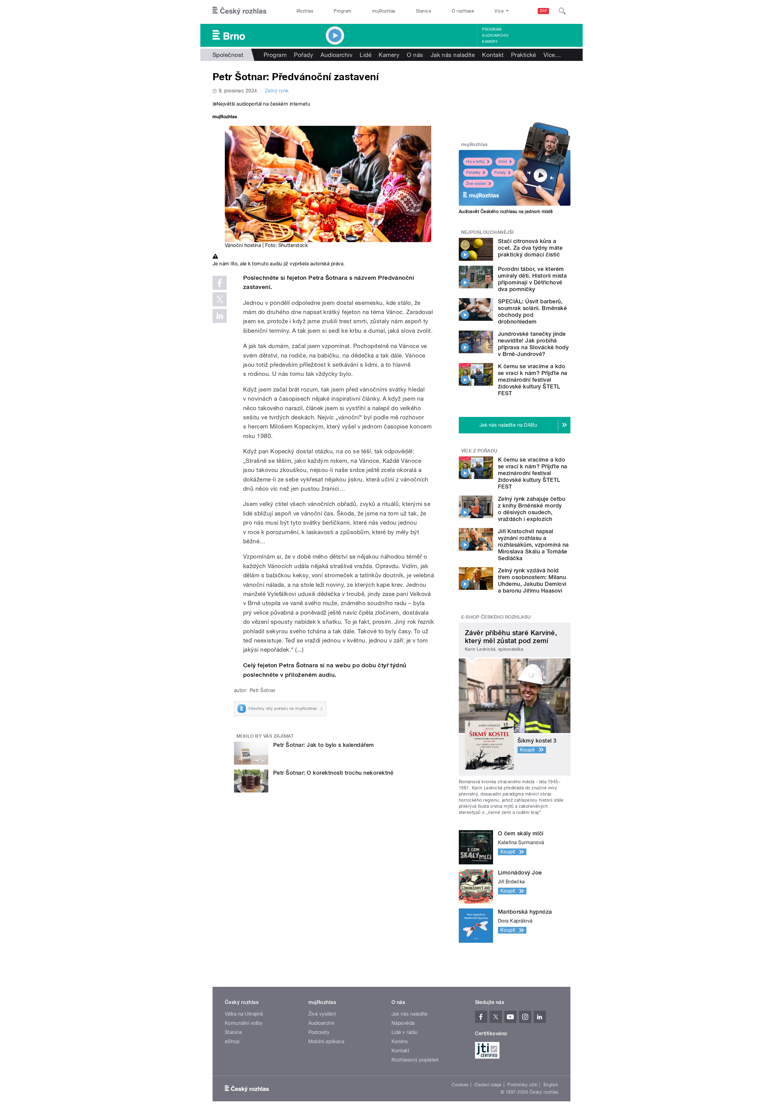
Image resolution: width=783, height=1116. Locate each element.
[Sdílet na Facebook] (220, 283)
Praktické (523, 54)
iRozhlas (305, 11)
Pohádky (473, 172)
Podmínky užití (522, 1084)
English (551, 1084)
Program (342, 11)
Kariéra (399, 1041)
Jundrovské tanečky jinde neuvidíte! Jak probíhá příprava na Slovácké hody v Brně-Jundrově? (533, 344)
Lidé (365, 54)
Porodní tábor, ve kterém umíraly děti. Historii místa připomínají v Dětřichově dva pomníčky (532, 279)
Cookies (460, 1084)
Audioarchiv (495, 35)
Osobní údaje (488, 1084)
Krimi (503, 161)
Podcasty (319, 1032)
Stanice (423, 11)
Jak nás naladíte (453, 54)
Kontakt (492, 54)
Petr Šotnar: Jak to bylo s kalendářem (323, 745)
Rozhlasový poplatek (415, 1060)
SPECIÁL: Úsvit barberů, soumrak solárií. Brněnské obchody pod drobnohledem (532, 311)
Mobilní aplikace (326, 1041)
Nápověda (403, 1023)
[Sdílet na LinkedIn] (220, 316)
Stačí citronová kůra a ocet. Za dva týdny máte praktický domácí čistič (530, 248)
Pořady (303, 54)
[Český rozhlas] (239, 11)
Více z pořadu (479, 451)
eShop (232, 1041)
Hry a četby (475, 161)
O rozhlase (463, 11)
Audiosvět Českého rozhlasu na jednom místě (506, 211)
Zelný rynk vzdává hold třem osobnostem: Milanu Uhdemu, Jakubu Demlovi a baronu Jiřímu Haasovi (532, 580)
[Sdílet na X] (220, 299)
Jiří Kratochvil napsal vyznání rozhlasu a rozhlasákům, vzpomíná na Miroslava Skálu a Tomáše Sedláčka (533, 544)
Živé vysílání (476, 184)
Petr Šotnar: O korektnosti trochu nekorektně (333, 773)
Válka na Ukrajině (244, 1014)
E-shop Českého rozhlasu (496, 617)
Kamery (490, 41)
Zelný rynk (277, 91)
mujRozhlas (383, 11)
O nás (415, 54)
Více (552, 54)
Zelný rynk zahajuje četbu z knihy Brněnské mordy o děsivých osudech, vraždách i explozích (531, 509)
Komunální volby (243, 1023)
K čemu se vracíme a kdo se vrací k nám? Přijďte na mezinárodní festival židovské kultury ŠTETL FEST (532, 379)
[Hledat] (562, 11)
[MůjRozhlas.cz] (225, 117)
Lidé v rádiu (405, 1032)
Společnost (228, 54)
